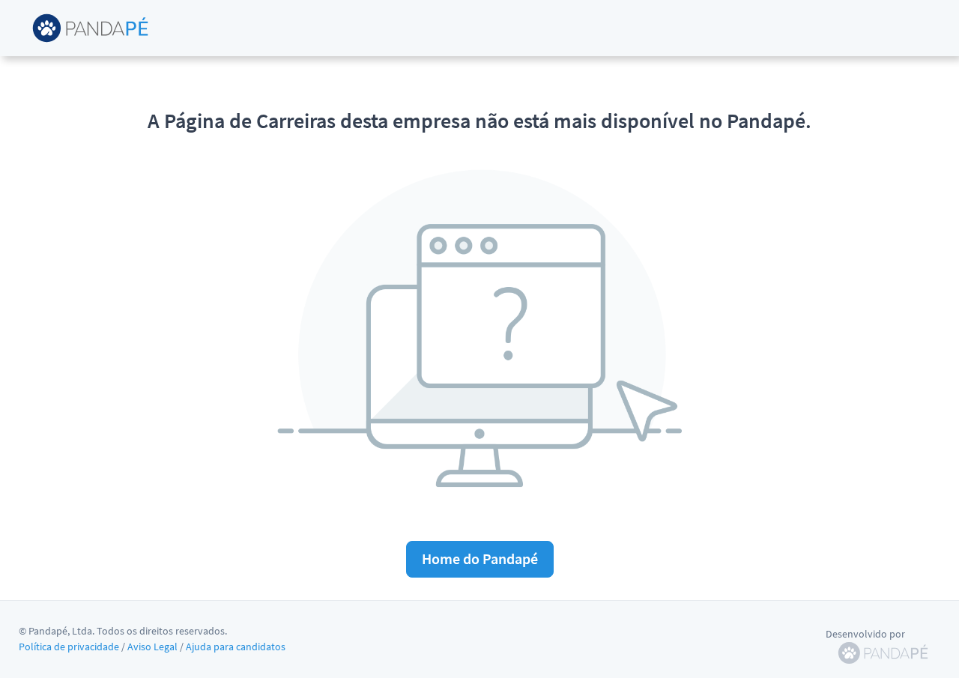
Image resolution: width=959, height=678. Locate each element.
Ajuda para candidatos (235, 646)
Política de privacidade (69, 646)
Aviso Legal (152, 646)
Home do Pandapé (480, 558)
